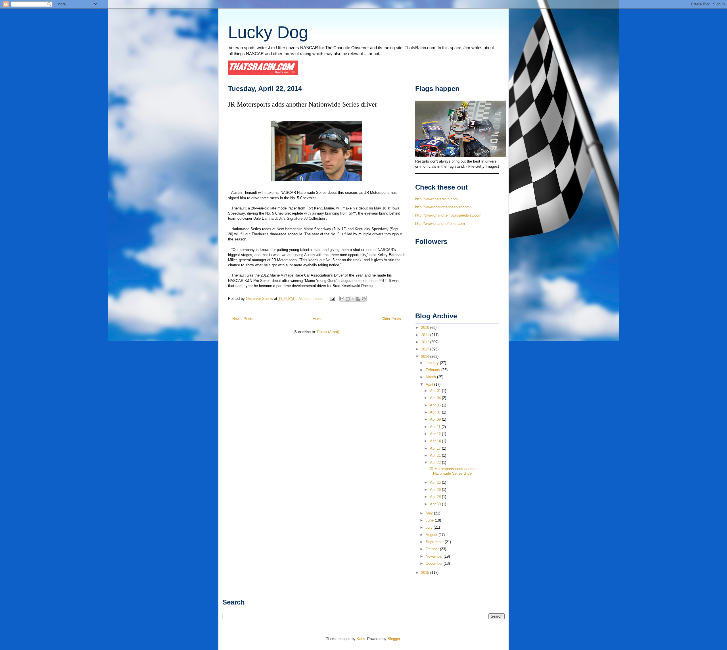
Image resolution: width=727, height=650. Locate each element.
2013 (425, 349)
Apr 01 (436, 391)
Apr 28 (436, 497)
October (433, 549)
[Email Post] (332, 298)
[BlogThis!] (347, 299)
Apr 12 (436, 434)
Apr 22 (436, 462)
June (430, 520)
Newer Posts (242, 319)
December (435, 563)
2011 (425, 335)
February (433, 370)
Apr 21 (436, 455)
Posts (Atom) (328, 332)
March (431, 377)
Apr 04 (436, 398)
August (432, 535)
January (433, 363)
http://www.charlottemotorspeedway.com (448, 215)
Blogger (394, 639)
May (430, 513)
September (435, 542)
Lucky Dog (268, 32)
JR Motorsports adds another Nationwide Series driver (302, 104)
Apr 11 (436, 427)
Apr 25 (436, 482)
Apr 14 (436, 441)
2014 (425, 356)
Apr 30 (436, 504)
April (430, 384)
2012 (425, 342)
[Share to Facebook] (358, 299)
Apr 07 (436, 412)
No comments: (311, 298)
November (435, 556)
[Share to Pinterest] (364, 299)
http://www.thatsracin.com (436, 199)
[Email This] (342, 299)
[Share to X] (353, 299)
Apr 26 (436, 489)
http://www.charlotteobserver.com (442, 207)
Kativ (361, 639)
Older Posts (391, 319)
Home (317, 319)
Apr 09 (436, 419)
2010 (425, 327)
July (430, 527)
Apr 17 (436, 448)
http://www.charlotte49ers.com (440, 223)
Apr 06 (436, 405)
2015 (425, 572)
